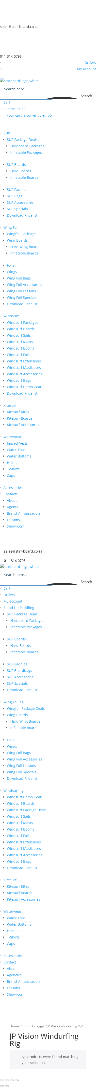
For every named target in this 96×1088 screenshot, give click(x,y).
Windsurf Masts (20, 341)
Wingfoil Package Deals (26, 708)
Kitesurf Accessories (23, 424)
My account (86, 69)
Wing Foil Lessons (21, 291)
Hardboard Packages (27, 146)
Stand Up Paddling (18, 607)
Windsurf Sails (19, 335)
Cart (6, 102)
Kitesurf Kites (18, 411)
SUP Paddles (17, 189)
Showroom (15, 526)
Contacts (10, 494)
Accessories (13, 487)
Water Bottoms (19, 456)
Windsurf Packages (22, 322)
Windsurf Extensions (24, 361)
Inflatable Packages (26, 152)
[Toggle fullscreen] (7, 1080)
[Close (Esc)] (17, 1080)
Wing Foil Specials (21, 297)
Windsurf (11, 316)
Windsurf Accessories (24, 374)
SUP (6, 133)
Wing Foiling (13, 702)
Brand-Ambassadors (24, 513)
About (12, 500)
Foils (10, 265)
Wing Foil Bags (19, 278)
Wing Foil (10, 227)
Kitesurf (9, 405)
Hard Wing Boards (25, 246)
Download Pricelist (22, 215)
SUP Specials (17, 208)
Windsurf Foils (19, 354)
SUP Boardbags (19, 670)
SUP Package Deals (22, 139)
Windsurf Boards (21, 329)
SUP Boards (16, 164)
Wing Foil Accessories (24, 284)
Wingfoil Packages (21, 233)
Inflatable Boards (24, 177)
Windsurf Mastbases (24, 367)
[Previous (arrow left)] (2, 1086)
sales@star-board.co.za (19, 26)
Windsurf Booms (20, 348)
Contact (9, 962)
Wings (12, 271)
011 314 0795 (11, 56)
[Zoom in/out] (2, 1080)
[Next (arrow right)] (7, 1086)
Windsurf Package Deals (27, 810)
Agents (12, 507)
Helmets (13, 462)
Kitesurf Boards (19, 418)
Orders (90, 62)
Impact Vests (17, 443)
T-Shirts (13, 469)
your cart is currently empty (30, 115)
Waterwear (12, 436)
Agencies (14, 975)
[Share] (12, 1080)
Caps (11, 475)
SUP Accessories (20, 202)
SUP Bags (14, 196)
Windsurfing (13, 790)
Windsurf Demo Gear (24, 386)
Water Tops (16, 449)
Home (14, 1026)
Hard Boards (20, 171)
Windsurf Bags (19, 380)
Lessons (13, 519)
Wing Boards (17, 240)
